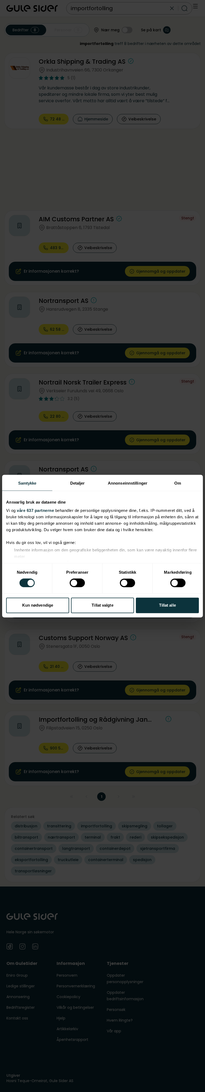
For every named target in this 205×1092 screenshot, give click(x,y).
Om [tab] (177, 483)
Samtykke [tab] (27, 483)
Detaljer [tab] (77, 483)
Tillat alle (167, 605)
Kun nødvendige (37, 605)
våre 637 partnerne (35, 510)
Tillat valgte (102, 605)
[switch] (77, 583)
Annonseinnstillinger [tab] (127, 483)
